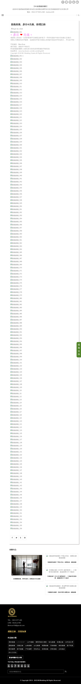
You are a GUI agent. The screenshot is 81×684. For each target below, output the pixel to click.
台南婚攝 (28, 645)
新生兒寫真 (13, 652)
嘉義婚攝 (12, 645)
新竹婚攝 (20, 649)
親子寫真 (70, 645)
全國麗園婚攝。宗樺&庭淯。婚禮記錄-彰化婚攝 (26, 579)
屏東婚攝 (53, 649)
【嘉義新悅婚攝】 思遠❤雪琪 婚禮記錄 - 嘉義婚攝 (61, 592)
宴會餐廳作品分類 (15, 657)
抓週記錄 (60, 642)
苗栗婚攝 (45, 649)
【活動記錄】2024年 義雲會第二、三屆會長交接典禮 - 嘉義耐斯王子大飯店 (62, 577)
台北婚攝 (37, 645)
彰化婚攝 (52, 642)
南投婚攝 (62, 645)
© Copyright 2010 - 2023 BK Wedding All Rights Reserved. (40, 680)
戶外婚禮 (28, 649)
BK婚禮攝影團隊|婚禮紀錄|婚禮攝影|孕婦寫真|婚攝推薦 (40, 3)
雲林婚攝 (12, 642)
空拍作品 (37, 649)
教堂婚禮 (12, 649)
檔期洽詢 (79, 349)
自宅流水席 (69, 642)
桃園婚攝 (45, 645)
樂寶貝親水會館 (41, 642)
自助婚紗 (62, 649)
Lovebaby (21, 642)
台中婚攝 (30, 642)
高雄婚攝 (53, 645)
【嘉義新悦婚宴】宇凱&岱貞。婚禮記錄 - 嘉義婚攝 (61, 562)
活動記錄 (20, 645)
